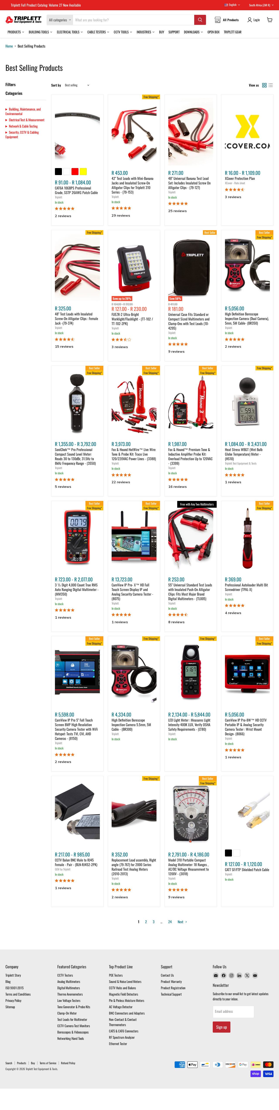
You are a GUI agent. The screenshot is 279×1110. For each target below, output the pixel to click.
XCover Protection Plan (240, 178)
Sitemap (10, 1006)
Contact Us (167, 975)
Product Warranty (171, 981)
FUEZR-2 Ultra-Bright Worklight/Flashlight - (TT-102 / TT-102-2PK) (132, 319)
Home (9, 46)
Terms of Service (48, 1063)
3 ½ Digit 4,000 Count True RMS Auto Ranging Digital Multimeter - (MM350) (77, 589)
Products (21, 1063)
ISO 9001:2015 (14, 987)
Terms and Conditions (18, 994)
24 (170, 921)
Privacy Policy (13, 1000)
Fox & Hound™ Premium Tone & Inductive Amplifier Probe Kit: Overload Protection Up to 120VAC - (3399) (190, 456)
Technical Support (171, 994)
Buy (33, 1063)
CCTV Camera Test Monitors (73, 1025)
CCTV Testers (65, 975)
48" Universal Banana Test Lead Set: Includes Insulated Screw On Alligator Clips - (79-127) (189, 183)
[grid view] (264, 85)
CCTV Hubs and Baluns (122, 987)
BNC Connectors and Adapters (127, 1013)
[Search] (200, 20)
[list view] (270, 85)
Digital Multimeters (68, 987)
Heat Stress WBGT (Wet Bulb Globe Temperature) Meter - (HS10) (243, 454)
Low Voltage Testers (68, 1000)
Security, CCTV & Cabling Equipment (22, 134)
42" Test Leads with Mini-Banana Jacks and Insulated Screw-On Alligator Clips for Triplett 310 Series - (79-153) (132, 185)
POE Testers (116, 975)
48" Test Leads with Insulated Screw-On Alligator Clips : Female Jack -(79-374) (76, 318)
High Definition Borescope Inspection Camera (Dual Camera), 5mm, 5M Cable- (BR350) (247, 318)
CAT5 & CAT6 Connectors (123, 1030)
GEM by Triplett (62, 869)
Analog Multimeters (68, 981)
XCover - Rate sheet (235, 183)
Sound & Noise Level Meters (125, 981)
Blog (8, 981)
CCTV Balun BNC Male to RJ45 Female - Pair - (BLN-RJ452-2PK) (76, 862)
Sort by (56, 85)
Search (8, 1063)
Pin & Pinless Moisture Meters (126, 1000)
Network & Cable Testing (23, 126)
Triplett (58, 197)
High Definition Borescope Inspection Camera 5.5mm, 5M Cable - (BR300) (131, 724)
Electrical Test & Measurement (26, 119)
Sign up (221, 1027)
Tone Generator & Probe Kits (73, 1006)
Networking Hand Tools (70, 1038)
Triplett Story (13, 975)
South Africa (259, 5)
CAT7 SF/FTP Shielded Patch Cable (247, 869)
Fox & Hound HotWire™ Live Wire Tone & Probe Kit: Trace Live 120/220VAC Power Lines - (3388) (134, 454)
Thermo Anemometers (70, 994)
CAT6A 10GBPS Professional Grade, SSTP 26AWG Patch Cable (76, 190)
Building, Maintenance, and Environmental (23, 111)
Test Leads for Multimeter (72, 1019)
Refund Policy (68, 1063)
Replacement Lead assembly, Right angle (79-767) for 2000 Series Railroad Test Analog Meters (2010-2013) (134, 866)
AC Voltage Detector (121, 1006)
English (232, 4)
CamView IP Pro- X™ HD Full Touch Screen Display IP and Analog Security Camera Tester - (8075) (132, 591)
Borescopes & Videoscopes (73, 1032)
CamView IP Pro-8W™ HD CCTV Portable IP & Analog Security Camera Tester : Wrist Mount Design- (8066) (246, 726)
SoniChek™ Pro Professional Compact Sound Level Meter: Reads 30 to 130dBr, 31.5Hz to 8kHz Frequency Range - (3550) (75, 456)
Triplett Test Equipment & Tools (241, 463)
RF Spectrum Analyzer (122, 1037)
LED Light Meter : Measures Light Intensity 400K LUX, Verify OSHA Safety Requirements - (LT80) (189, 724)
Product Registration (173, 987)
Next (181, 921)
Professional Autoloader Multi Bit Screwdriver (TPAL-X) (246, 587)
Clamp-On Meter (67, 1013)
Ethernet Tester (118, 1043)
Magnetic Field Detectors (123, 994)
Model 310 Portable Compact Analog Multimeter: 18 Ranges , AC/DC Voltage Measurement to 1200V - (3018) (188, 866)
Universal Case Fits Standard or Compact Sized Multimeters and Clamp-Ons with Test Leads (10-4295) (188, 321)
